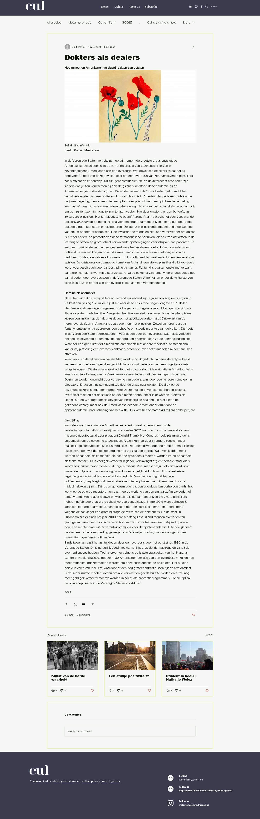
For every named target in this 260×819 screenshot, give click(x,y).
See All (209, 634)
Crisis (68, 591)
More (186, 23)
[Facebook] (201, 6)
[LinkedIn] (190, 6)
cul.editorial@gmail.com (191, 779)
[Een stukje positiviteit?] (130, 655)
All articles (54, 23)
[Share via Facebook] (66, 604)
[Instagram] (196, 6)
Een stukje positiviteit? (129, 676)
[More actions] (193, 47)
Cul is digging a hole (161, 23)
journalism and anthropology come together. (91, 781)
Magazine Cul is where (45, 781)
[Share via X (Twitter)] (75, 604)
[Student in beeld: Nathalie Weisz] (187, 655)
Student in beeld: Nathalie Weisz (181, 677)
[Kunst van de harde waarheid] (72, 655)
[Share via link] (92, 604)
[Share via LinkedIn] (83, 604)
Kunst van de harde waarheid (68, 677)
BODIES (127, 23)
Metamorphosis (79, 23)
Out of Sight (106, 23)
